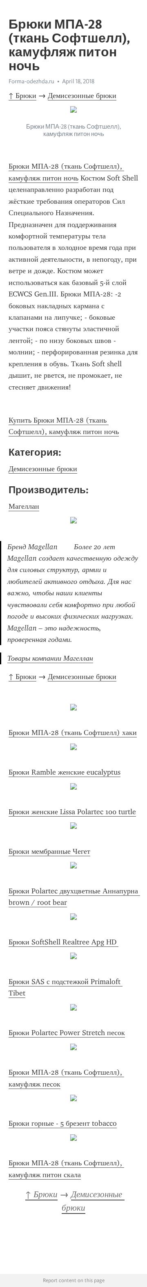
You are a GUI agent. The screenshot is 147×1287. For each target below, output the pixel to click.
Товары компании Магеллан (50, 658)
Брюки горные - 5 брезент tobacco (63, 1123)
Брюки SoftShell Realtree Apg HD (63, 941)
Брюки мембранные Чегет (49, 851)
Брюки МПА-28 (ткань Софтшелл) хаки (73, 732)
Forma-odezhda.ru (31, 81)
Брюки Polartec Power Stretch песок (67, 1032)
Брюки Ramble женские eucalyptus (64, 772)
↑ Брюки (22, 95)
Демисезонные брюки (82, 95)
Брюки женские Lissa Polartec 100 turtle (72, 811)
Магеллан (24, 506)
